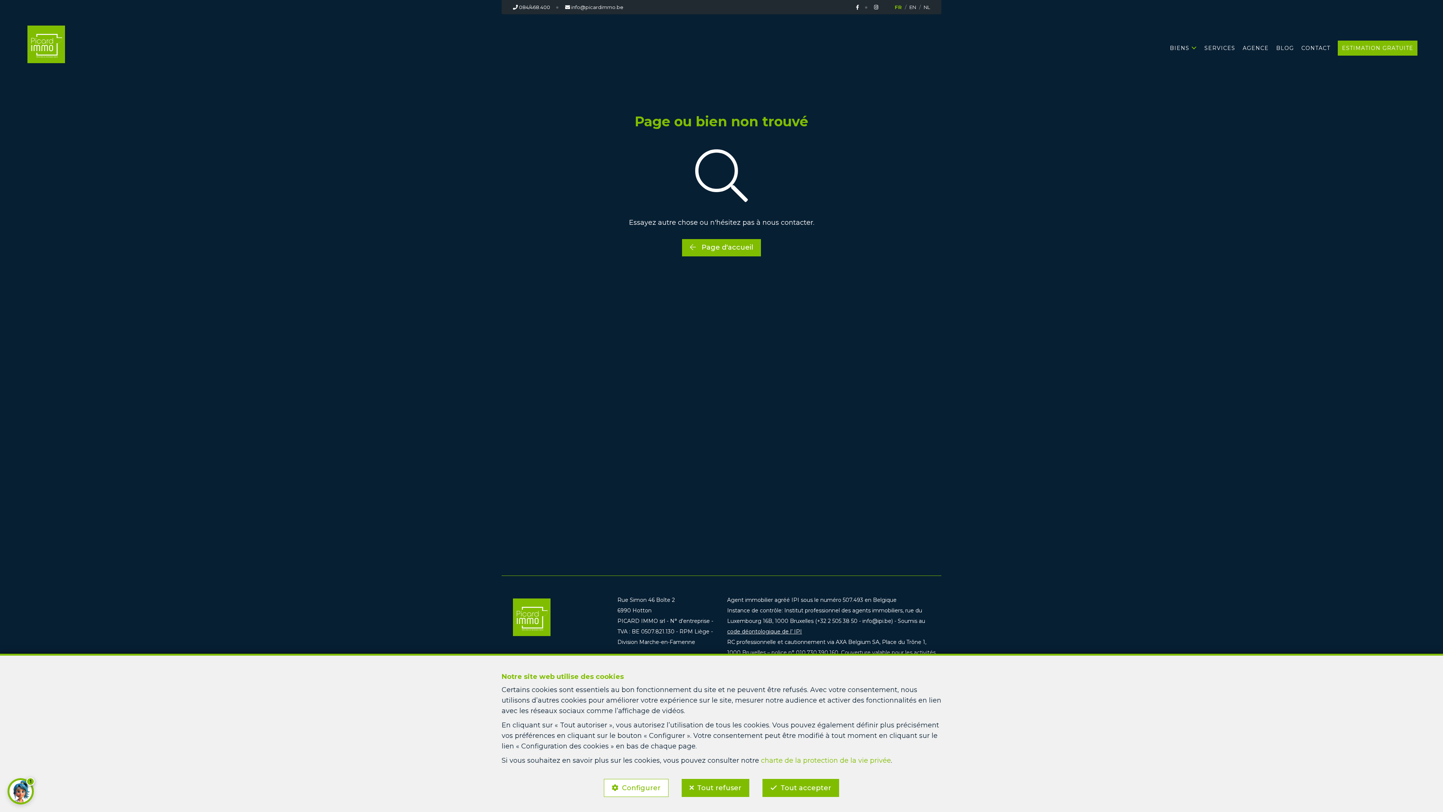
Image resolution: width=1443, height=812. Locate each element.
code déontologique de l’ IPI (764, 631)
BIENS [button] (1179, 48)
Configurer (641, 788)
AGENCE (1256, 48)
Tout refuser (719, 788)
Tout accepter (805, 788)
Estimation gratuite (1377, 48)
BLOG (1285, 48)
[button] (21, 791)
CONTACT (1315, 48)
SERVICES (1219, 48)
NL (927, 7)
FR (898, 7)
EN (912, 7)
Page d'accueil (726, 247)
